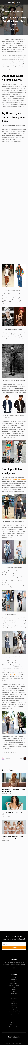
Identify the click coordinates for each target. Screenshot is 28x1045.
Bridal (14, 981)
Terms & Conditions (14, 1027)
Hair (14, 987)
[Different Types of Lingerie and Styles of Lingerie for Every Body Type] (14, 827)
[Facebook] (14, 969)
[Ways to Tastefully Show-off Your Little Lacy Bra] (14, 803)
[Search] (25, 2)
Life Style (14, 1001)
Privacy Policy (14, 1025)
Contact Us (14, 1023)
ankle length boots (14, 675)
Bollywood (14, 979)
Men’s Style (14, 1003)
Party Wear (14, 1009)
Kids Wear (14, 993)
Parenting (14, 1007)
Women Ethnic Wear (14, 1013)
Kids (14, 991)
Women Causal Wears (11, 11)
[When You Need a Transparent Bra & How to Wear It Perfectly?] (14, 780)
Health (14, 989)
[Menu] (2, 2)
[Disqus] (14, 868)
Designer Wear (14, 983)
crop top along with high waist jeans (16, 479)
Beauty (14, 977)
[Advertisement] (14, 203)
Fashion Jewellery (14, 985)
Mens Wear (14, 1005)
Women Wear (20, 11)
